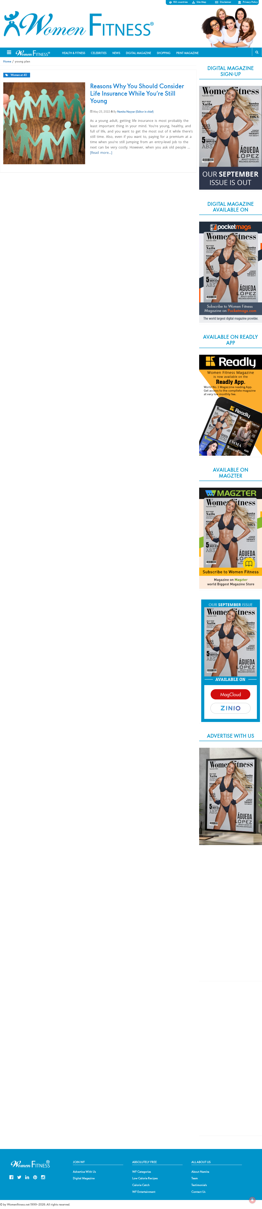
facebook (11, 1176)
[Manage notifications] (252, 1200)
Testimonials (199, 1185)
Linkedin (27, 1176)
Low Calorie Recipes (145, 1178)
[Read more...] (101, 152)
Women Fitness (78, 24)
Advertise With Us (84, 1172)
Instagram (43, 1176)
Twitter (19, 1176)
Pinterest (35, 1176)
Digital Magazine (84, 1178)
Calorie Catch (141, 1185)
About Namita (200, 1172)
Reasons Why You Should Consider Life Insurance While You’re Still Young (137, 93)
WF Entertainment (143, 1192)
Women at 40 (19, 75)
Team (194, 1178)
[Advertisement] (230, 917)
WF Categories (141, 1172)
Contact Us (198, 1192)
